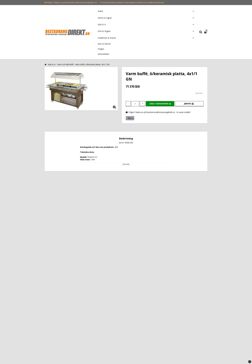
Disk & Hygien (104, 31)
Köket (100, 11)
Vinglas (101, 49)
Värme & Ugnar (105, 18)
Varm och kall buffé (65, 64)
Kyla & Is (102, 24)
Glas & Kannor (104, 44)
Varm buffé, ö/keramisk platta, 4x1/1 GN (92, 64)
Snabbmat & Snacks (107, 38)
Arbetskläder (103, 54)
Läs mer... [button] (199, 93)
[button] (205, 32)
